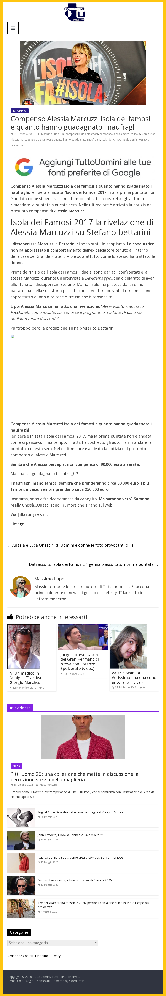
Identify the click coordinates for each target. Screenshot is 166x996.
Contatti (28, 956)
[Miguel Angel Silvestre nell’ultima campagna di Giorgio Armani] (21, 810)
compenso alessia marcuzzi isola (120, 134)
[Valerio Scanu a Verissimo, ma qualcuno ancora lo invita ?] (128, 627)
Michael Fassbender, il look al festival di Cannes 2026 (75, 880)
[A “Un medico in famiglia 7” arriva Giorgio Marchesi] (23, 627)
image (19, 523)
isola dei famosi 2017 (136, 139)
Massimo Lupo (50, 134)
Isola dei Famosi (112, 139)
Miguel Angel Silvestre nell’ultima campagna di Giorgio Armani (80, 812)
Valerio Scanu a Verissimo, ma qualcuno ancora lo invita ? (134, 677)
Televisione (20, 111)
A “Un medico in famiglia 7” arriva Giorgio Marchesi (25, 678)
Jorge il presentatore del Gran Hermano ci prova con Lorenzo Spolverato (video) (80, 661)
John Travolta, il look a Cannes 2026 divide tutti (70, 835)
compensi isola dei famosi (82, 134)
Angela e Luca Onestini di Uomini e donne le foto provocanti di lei (71, 545)
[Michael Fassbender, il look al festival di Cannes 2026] (21, 878)
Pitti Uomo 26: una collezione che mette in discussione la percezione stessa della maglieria (75, 777)
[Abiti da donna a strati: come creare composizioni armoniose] (21, 856)
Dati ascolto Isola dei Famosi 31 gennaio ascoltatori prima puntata (94, 564)
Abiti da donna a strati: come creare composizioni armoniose (80, 857)
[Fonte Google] (83, 167)
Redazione (14, 956)
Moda (16, 766)
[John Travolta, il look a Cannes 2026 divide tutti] (21, 833)
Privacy (56, 956)
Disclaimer (42, 956)
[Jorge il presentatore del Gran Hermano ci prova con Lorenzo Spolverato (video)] (83, 627)
